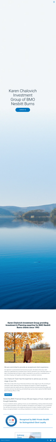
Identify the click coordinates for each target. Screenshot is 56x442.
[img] (28, 154)
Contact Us (8, 394)
